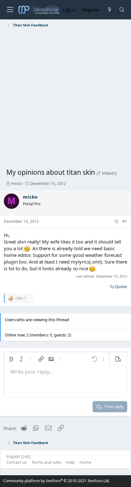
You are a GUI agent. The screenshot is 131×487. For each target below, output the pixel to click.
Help (70, 462)
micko (16, 183)
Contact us (16, 462)
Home (85, 462)
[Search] (122, 9)
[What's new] (109, 9)
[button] (11, 359)
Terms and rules (46, 462)
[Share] (116, 221)
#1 (124, 221)
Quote (121, 286)
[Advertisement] (65, 99)
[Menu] (10, 10)
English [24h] (18, 456)
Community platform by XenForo (56, 480)
